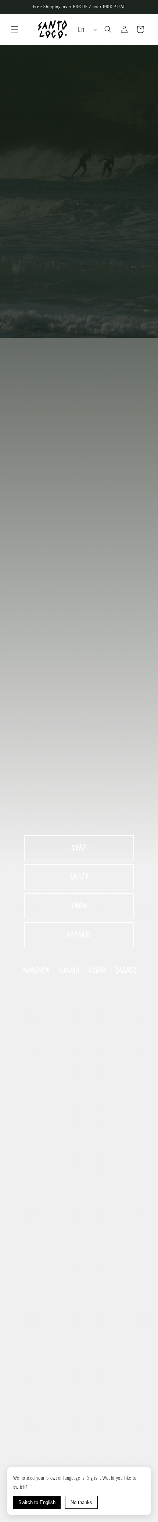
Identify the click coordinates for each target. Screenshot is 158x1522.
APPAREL (79, 934)
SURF (78, 847)
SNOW (79, 905)
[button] (15, 29)
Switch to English (36, 1502)
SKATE (79, 876)
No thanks (81, 1502)
